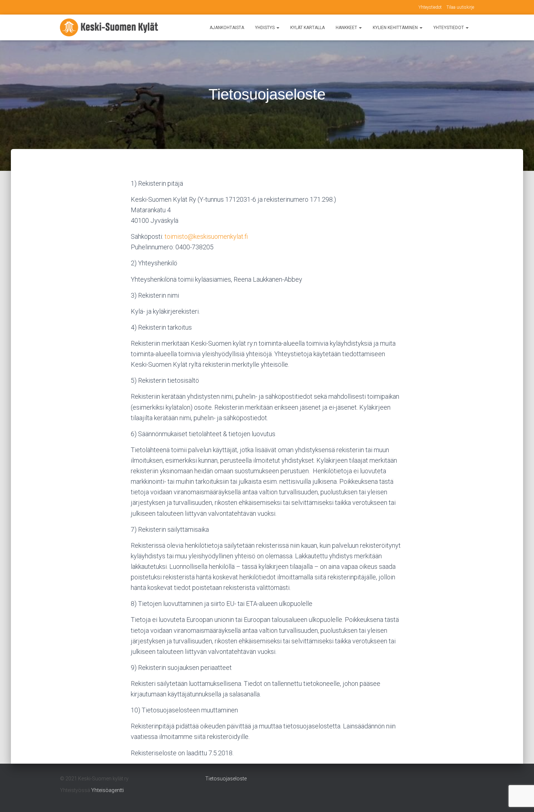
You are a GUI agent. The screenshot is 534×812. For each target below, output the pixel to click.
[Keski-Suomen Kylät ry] (108, 28)
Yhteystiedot (430, 7)
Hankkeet (347, 27)
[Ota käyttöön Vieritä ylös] (519, 797)
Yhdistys (265, 27)
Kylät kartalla (307, 27)
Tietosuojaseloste (226, 778)
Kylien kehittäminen (396, 27)
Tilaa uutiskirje (460, 7)
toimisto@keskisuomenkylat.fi (206, 236)
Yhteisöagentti (107, 790)
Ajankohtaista (227, 27)
